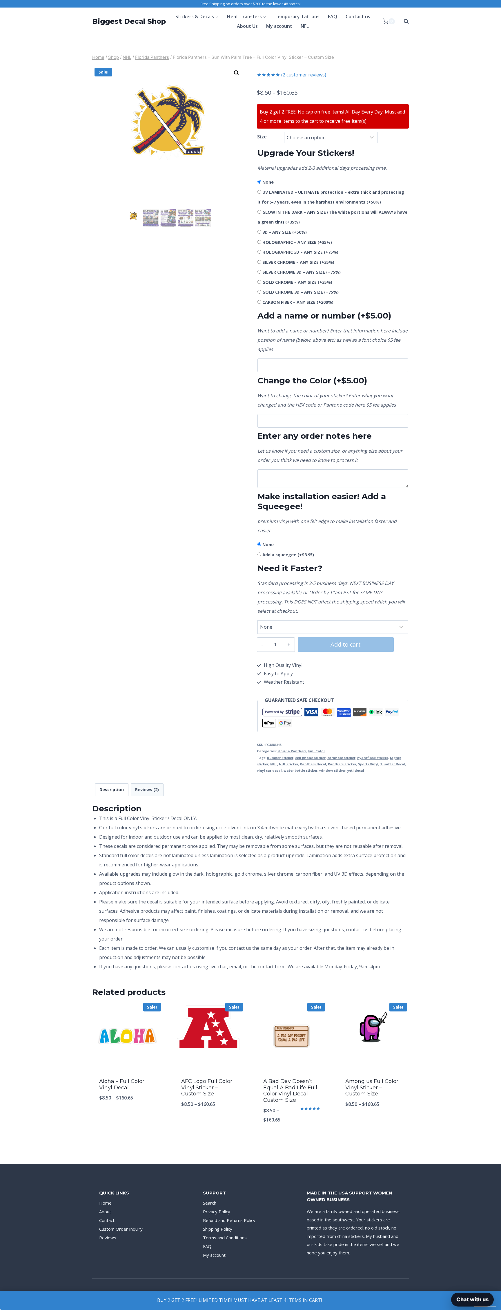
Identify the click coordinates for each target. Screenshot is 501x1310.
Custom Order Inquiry (121, 1229)
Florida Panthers (291, 751)
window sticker (332, 770)
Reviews (107, 1238)
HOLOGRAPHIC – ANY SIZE (297, 242)
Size (262, 136)
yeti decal (355, 770)
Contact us (358, 16)
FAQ (332, 16)
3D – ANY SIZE (284, 232)
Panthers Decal (313, 764)
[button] (236, 73)
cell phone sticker (310, 757)
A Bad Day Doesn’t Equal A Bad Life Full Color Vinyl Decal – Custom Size (290, 1090)
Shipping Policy (217, 1229)
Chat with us (472, 1299)
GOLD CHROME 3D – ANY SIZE (300, 292)
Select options (128, 1116)
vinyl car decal (269, 770)
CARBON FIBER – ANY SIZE (297, 302)
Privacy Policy (216, 1211)
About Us (247, 26)
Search (209, 1203)
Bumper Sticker (280, 757)
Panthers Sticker (342, 764)
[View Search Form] (403, 21)
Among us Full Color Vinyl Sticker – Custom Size (371, 1087)
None (268, 182)
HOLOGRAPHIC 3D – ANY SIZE (300, 252)
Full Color (316, 751)
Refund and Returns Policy (229, 1220)
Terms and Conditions (225, 1238)
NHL (273, 764)
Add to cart (346, 644)
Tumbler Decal (392, 764)
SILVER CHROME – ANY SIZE (298, 262)
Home (105, 1203)
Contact (107, 1220)
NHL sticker (288, 764)
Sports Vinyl (368, 764)
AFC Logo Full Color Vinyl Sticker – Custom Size (206, 1087)
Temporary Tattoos (297, 16)
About (105, 1211)
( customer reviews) (303, 75)
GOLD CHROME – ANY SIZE (297, 282)
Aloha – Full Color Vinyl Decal (121, 1084)
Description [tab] (111, 789)
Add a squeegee (288, 554)
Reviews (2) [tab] (147, 789)
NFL (305, 26)
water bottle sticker (300, 770)
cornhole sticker (341, 757)
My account (279, 26)
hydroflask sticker (372, 757)
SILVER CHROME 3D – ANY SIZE (301, 272)
